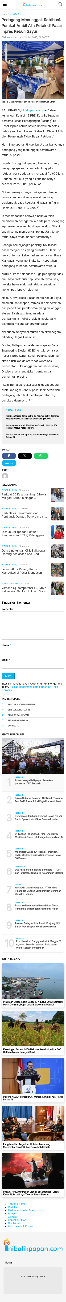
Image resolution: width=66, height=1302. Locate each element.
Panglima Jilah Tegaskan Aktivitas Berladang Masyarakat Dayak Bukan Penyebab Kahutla (26, 1145)
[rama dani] (6, 476)
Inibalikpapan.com (33, 110)
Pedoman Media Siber (21, 1210)
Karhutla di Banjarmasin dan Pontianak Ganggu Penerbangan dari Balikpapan (23, 514)
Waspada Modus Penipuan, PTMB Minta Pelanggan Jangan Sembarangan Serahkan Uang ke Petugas (38, 890)
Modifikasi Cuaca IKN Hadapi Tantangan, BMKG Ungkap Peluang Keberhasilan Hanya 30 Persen (38, 855)
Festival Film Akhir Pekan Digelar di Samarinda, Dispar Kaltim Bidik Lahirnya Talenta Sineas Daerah (31, 1193)
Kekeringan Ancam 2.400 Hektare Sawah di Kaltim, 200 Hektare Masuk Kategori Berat (32, 1050)
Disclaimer (14, 1223)
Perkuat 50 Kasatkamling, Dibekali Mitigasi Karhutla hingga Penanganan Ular (24, 496)
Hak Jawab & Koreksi (21, 1226)
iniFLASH (6, 490)
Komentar (7, 609)
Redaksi (12, 1207)
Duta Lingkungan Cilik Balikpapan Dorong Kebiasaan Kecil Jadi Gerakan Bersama (24, 552)
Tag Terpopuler (11, 698)
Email (6, 659)
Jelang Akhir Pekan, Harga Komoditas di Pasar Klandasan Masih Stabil (22, 571)
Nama (6, 645)
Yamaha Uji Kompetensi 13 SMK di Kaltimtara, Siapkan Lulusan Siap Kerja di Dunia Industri (24, 589)
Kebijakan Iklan (17, 1220)
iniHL (14, 490)
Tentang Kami (16, 1203)
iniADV (5, 583)
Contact (12, 1216)
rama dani (12, 37)
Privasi (12, 1213)
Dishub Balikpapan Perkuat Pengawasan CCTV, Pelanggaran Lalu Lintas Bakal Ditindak (23, 533)
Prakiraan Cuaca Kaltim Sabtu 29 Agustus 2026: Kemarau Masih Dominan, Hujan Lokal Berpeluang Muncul (33, 1003)
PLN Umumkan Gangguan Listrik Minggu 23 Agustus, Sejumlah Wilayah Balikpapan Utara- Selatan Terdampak (38, 944)
